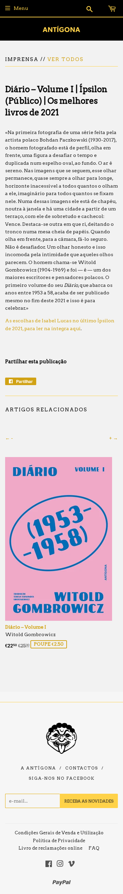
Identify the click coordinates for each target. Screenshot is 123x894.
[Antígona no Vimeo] (71, 864)
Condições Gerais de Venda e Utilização (59, 832)
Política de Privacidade (59, 840)
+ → (113, 438)
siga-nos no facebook (62, 778)
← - (9, 438)
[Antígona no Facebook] (48, 864)
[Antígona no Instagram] (60, 864)
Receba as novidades (88, 801)
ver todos (65, 59)
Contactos (81, 768)
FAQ (93, 848)
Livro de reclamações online (50, 848)
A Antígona (38, 768)
